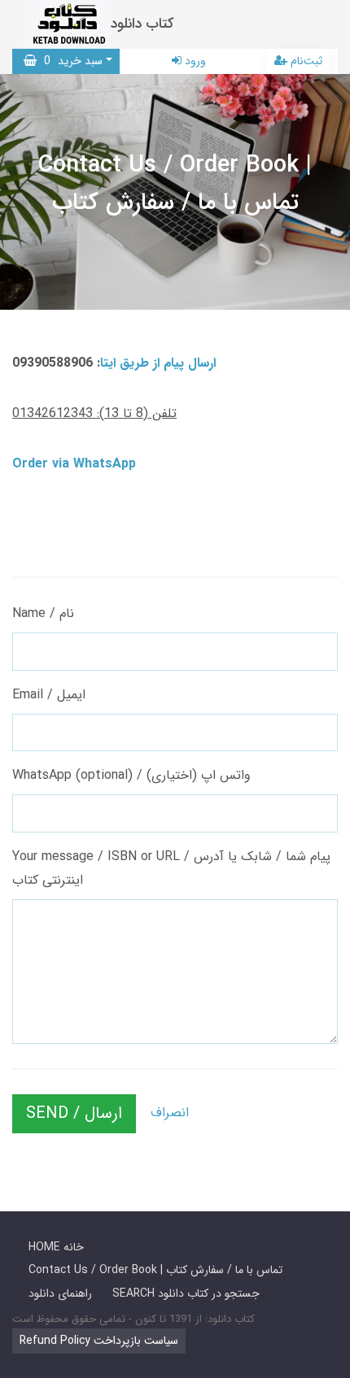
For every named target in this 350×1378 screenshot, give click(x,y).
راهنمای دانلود (60, 1293)
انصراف (170, 1112)
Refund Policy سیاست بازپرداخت (99, 1341)
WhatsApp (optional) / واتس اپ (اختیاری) (131, 775)
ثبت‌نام (304, 61)
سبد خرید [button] (70, 61)
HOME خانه (56, 1247)
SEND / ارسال (74, 1113)
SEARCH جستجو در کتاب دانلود (186, 1293)
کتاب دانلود (142, 24)
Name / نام (43, 613)
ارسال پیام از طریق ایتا (158, 363)
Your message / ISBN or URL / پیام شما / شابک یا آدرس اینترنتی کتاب (171, 868)
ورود (194, 61)
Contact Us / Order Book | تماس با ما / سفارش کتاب (155, 1270)
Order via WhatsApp (74, 464)
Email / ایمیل (48, 695)
